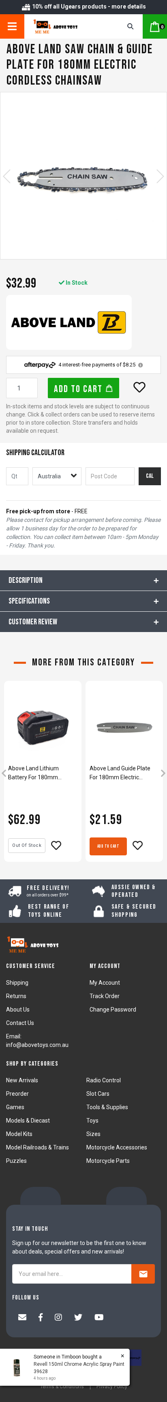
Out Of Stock (26, 845)
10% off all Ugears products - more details (88, 6)
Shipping (17, 982)
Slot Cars (97, 1093)
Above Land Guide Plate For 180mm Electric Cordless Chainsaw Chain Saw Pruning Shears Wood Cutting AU (123, 773)
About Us (18, 1009)
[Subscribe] (143, 1274)
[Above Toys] (64, 26)
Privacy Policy (111, 1386)
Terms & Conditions (62, 1386)
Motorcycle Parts (108, 1161)
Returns (16, 996)
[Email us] (22, 1318)
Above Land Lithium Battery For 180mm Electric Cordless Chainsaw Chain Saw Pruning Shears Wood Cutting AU (42, 773)
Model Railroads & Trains (37, 1147)
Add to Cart (79, 389)
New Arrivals (22, 1080)
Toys (92, 1120)
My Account (105, 982)
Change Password (113, 1009)
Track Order (105, 996)
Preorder (17, 1093)
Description (26, 580)
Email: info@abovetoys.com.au (37, 1040)
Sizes (93, 1134)
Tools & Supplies (107, 1107)
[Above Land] (69, 322)
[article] (43, 774)
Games (15, 1107)
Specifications (29, 601)
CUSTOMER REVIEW (33, 622)
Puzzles (16, 1161)
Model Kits (19, 1134)
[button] (139, 387)
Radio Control (103, 1080)
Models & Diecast (28, 1120)
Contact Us (20, 1023)
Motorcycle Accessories (116, 1147)
